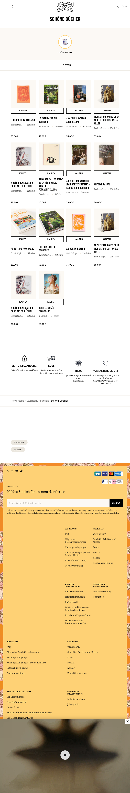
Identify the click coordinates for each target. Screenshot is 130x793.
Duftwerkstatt (71, 602)
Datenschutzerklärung (75, 560)
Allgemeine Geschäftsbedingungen (23, 652)
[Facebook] (12, 471)
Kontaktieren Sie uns (103, 563)
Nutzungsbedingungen (75, 547)
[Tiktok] (21, 471)
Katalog (96, 558)
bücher (18, 449)
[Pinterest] (16, 471)
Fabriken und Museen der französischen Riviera (29, 712)
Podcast (96, 552)
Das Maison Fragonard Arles (78, 615)
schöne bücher (65, 52)
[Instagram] (8, 471)
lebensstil (19, 442)
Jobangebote (98, 597)
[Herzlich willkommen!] (65, 6)
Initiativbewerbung (102, 591)
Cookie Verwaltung (74, 566)
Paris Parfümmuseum (75, 597)
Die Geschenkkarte (74, 591)
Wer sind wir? (99, 534)
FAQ (67, 534)
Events (96, 547)
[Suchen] (12, 6)
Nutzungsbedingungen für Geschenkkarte (26, 663)
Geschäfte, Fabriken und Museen (82, 652)
